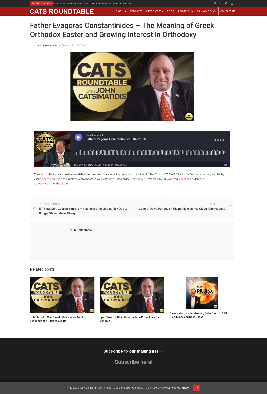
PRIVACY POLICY (207, 11)
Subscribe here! (133, 362)
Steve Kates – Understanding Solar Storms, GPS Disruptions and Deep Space (198, 315)
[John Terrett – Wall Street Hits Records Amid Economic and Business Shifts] (62, 295)
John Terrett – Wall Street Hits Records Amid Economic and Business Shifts (56, 319)
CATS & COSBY (154, 11)
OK (196, 388)
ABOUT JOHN (185, 11)
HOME (117, 11)
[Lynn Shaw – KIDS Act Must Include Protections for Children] (132, 295)
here (46, 179)
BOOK (170, 11)
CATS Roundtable (47, 45)
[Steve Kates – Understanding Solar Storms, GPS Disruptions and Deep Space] (202, 293)
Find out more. (180, 387)
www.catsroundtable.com (54, 183)
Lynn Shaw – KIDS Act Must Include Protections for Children (101, 3)
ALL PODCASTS (133, 11)
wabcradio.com (176, 179)
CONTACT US (227, 11)
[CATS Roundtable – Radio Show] (62, 11)
